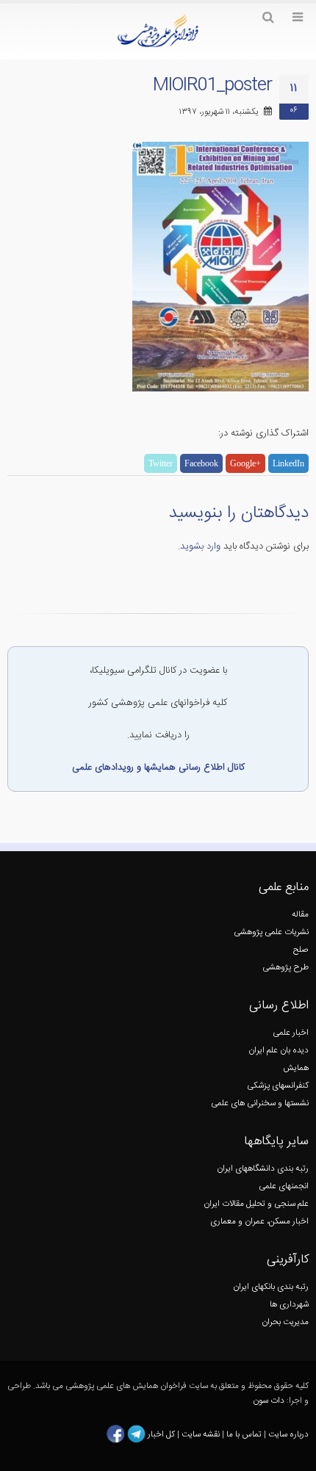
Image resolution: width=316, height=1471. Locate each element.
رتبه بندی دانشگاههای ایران (263, 1169)
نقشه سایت (202, 1434)
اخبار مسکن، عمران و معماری (259, 1222)
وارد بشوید (200, 546)
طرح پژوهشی (285, 968)
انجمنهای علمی (284, 1186)
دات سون (268, 1401)
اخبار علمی (291, 1033)
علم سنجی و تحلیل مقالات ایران (256, 1204)
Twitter (160, 463)
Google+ (245, 463)
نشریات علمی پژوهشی (271, 932)
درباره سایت (288, 1434)
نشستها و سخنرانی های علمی (260, 1103)
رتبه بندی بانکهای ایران (271, 1287)
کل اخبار (161, 1434)
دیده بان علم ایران (278, 1051)
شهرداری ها (289, 1305)
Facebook (201, 463)
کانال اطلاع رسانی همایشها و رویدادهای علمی (158, 767)
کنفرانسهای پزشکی (278, 1086)
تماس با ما (243, 1434)
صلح (301, 950)
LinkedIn (288, 463)
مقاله (300, 915)
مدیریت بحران (285, 1322)
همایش (296, 1068)
